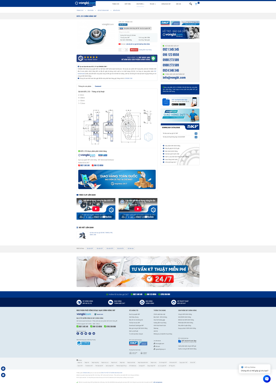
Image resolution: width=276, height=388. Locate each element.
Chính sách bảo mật (159, 314)
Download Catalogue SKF (136, 325)
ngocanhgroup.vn (160, 349)
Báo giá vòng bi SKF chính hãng (138, 328)
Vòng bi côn (87, 362)
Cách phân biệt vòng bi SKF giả (187, 346)
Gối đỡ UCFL (120, 248)
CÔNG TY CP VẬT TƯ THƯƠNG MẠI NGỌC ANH (111, 372)
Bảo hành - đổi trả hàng (160, 317)
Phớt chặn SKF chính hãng (185, 322)
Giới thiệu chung (133, 317)
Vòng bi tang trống (95, 362)
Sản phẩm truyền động (184, 325)
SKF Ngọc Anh (172, 365)
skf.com (157, 346)
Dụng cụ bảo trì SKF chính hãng (187, 328)
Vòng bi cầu (80, 362)
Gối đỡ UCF (100, 248)
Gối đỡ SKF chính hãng (184, 317)
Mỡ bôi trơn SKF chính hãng (186, 320)
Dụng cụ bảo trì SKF (183, 362)
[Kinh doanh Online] (3, 369)
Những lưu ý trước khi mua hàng (163, 334)
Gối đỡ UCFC (110, 248)
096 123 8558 (171, 55)
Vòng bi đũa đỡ (114, 362)
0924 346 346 (171, 70)
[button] (191, 4)
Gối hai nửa (130, 248)
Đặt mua (134, 50)
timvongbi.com (159, 343)
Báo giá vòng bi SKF (151, 365)
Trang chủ (115, 4)
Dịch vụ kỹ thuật (133, 331)
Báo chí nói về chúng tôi (136, 320)
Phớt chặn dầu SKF (99, 365)
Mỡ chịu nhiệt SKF (173, 362)
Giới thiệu (128, 4)
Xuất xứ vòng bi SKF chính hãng (187, 349)
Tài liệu (152, 4)
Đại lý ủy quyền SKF (134, 314)
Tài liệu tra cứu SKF (134, 322)
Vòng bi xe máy (153, 362)
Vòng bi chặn (122, 362)
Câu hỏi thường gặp (159, 320)
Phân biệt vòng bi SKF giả (121, 365)
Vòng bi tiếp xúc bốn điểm (143, 362)
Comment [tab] (98, 86)
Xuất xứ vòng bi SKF (110, 365)
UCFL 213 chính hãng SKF (86, 16)
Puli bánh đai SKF (89, 365)
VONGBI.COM (128, 78)
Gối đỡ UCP (90, 248)
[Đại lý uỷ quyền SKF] (92, 156)
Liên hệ (156, 331)
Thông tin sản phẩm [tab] (84, 86)
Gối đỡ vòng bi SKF (163, 362)
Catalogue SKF (166, 4)
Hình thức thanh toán (160, 325)
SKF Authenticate (132, 365)
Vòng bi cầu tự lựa (104, 362)
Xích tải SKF (192, 362)
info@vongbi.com (174, 77)
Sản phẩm (139, 4)
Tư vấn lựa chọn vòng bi (136, 334)
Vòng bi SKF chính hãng (185, 314)
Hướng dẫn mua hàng (145, 50)
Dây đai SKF (80, 365)
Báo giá (178, 4)
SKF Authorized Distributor (84, 321)
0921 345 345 (171, 49)
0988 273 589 (171, 60)
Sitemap (156, 328)
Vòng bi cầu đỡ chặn (131, 362)
